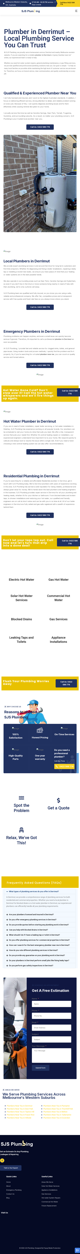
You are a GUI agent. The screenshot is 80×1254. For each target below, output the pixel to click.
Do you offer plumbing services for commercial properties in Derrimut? (39, 940)
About (8, 1186)
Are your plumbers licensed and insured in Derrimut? (31, 914)
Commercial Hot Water (50, 1202)
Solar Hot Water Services (50, 1186)
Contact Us (10, 1194)
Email (34, 1022)
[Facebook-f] (2, 1160)
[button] (39, 891)
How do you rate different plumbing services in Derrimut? (33, 950)
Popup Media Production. (52, 1248)
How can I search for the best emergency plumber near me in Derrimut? (39, 945)
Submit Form (40, 1068)
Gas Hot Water (59, 579)
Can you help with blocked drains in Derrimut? (28, 930)
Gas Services (58, 619)
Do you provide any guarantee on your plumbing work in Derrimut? (37, 955)
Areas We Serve (47, 1182)
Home (8, 1182)
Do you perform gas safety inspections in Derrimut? (31, 965)
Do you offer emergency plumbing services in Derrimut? (32, 919)
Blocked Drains (21, 619)
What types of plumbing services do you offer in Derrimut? (34, 891)
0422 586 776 (66, 766)
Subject (35, 1034)
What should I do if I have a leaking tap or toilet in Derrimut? (34, 935)
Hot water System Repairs (51, 1198)
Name (34, 999)
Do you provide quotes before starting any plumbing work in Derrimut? (39, 925)
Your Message (38, 1046)
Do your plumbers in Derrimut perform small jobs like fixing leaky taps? (39, 960)
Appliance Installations (49, 1190)
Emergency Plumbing (13, 1190)
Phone (34, 1010)
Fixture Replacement (49, 1206)
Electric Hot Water (21, 579)
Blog (7, 1198)
